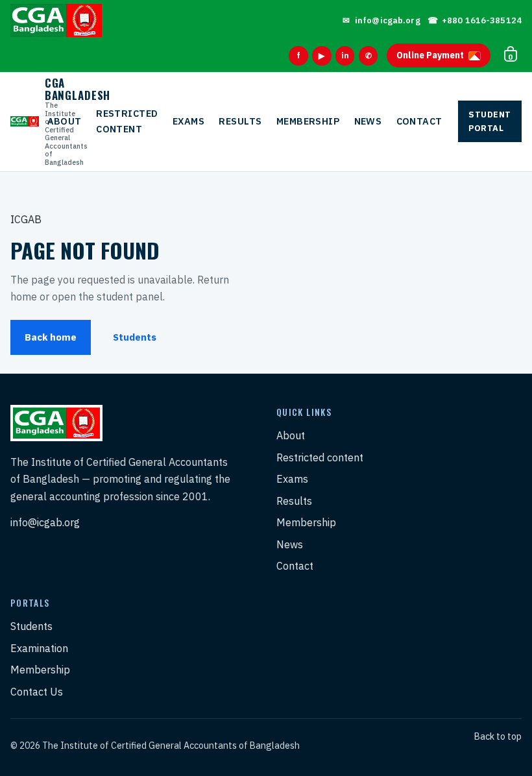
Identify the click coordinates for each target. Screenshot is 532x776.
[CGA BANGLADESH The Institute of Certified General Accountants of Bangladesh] (20, 122)
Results (240, 121)
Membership (307, 121)
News (368, 121)
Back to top (498, 736)
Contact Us (36, 691)
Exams (188, 121)
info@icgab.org (45, 522)
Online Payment (430, 55)
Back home (51, 337)
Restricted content (127, 121)
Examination (39, 648)
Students (134, 337)
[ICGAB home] (56, 20)
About (64, 121)
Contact (419, 121)
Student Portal (489, 121)
